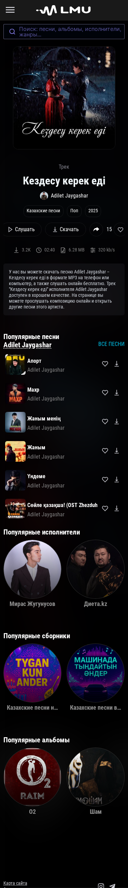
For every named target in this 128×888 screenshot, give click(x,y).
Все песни (111, 344)
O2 (32, 811)
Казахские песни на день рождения (53, 707)
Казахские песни (43, 211)
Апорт (34, 361)
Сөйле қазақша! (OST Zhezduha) (64, 505)
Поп (74, 211)
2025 (93, 211)
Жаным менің (44, 418)
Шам (96, 811)
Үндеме (36, 476)
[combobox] (64, 31)
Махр (33, 389)
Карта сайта (15, 883)
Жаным (36, 447)
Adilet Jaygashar (27, 345)
